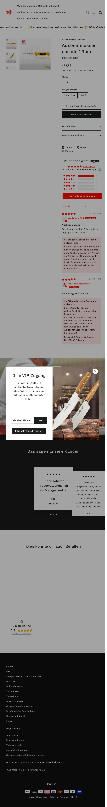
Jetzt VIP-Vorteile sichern (29, 431)
